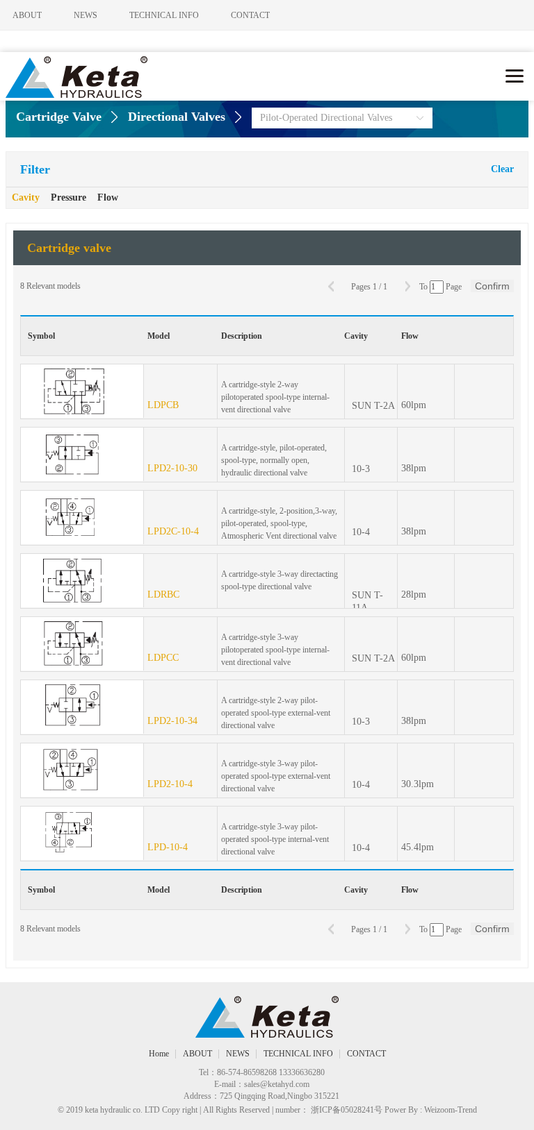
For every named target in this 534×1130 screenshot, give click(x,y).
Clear (502, 169)
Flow (107, 197)
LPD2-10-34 (172, 721)
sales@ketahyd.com (276, 1084)
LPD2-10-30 (172, 468)
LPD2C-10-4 (173, 531)
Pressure (68, 197)
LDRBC (163, 594)
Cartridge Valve (59, 117)
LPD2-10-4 (170, 784)
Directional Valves (176, 117)
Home (159, 1054)
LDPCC (163, 657)
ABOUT (27, 15)
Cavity (26, 197)
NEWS (85, 15)
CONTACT (250, 15)
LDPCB (163, 405)
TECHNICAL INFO (164, 15)
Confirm (492, 286)
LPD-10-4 (167, 847)
